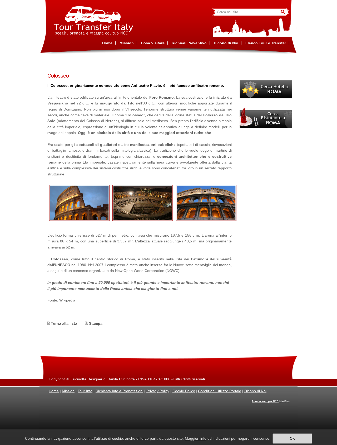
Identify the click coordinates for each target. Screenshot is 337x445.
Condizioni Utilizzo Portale (219, 391)
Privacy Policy (157, 391)
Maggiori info (195, 438)
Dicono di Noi (255, 391)
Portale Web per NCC (265, 401)
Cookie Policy (183, 391)
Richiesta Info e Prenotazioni (119, 391)
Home (54, 391)
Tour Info (85, 391)
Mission (68, 391)
